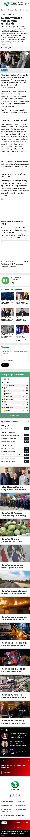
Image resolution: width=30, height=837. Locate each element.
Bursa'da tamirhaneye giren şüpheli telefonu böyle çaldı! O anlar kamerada (12, 566)
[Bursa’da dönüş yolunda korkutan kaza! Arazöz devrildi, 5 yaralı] (15, 657)
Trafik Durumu (21, 805)
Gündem (10, 10)
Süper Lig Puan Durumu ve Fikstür (6, 810)
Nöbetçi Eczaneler (8, 801)
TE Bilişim (19, 828)
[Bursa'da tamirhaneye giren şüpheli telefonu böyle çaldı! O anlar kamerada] (15, 553)
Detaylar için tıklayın (15, 415)
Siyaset (25, 10)
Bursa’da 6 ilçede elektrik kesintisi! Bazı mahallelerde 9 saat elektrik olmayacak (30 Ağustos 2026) (14, 644)
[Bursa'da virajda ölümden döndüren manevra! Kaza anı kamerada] (15, 579)
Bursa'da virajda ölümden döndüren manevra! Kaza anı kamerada (14, 592)
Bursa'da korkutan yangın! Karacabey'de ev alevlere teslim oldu (14, 618)
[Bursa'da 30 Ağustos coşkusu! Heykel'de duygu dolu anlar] (15, 501)
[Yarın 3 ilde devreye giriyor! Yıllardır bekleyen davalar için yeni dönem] (22, 296)
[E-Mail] (12, 283)
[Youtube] (19, 795)
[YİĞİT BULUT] (4, 751)
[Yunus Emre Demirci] (4, 743)
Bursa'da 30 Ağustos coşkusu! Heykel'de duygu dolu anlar (14, 514)
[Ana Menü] (2, 4)
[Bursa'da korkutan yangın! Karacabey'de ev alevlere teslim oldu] (15, 605)
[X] (13, 795)
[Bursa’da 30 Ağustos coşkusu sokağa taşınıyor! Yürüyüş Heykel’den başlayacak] (15, 683)
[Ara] (28, 4)
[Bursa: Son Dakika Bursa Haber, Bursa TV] (14, 4)
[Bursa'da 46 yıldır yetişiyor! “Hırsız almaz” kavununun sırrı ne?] (15, 527)
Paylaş (5, 70)
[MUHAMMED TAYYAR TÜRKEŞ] (4, 735)
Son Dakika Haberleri (8, 815)
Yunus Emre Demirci (16, 741)
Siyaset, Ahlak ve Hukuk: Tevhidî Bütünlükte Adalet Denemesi (18, 745)
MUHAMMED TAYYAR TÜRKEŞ (18, 733)
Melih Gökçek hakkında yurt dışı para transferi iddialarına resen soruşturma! (21, 319)
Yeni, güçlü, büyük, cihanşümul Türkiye (19, 752)
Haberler (3, 14)
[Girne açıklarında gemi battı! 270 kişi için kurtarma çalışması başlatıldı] (7, 296)
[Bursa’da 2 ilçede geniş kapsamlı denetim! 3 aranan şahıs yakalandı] (15, 709)
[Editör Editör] (5, 280)
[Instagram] (16, 795)
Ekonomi (18, 10)
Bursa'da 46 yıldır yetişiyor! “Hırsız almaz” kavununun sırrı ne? (13, 540)
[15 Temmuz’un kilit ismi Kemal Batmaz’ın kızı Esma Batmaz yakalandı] (7, 328)
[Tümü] (28, 730)
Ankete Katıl (6, 772)
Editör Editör (15, 279)
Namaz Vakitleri (7, 805)
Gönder (5, 365)
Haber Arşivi (21, 815)
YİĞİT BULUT (13, 749)
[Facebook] (10, 795)
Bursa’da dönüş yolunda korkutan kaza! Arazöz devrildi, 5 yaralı (13, 670)
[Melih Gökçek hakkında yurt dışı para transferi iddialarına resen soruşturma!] (22, 311)
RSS (5, 822)
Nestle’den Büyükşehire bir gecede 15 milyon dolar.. (18, 736)
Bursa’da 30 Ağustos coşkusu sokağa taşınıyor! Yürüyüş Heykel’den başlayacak (14, 696)
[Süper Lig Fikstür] (28, 421)
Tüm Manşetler (22, 809)
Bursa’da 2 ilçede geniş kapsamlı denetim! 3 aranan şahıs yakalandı (14, 722)
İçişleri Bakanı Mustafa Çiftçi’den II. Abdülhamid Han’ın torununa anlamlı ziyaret (7, 319)
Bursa (3, 10)
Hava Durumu (21, 801)
